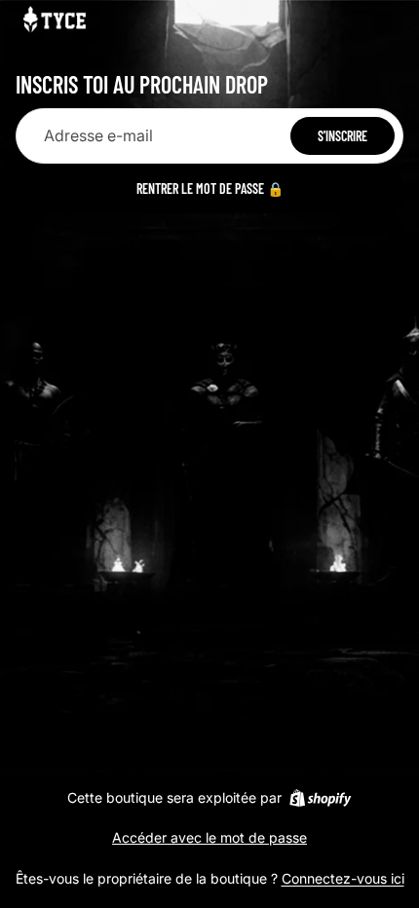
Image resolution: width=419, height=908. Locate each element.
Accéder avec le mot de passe (209, 837)
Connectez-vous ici (343, 878)
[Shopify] (320, 798)
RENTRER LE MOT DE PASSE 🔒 (210, 188)
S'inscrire (342, 136)
